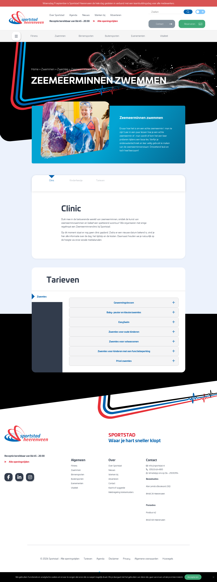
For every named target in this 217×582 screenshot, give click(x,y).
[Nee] (213, 577)
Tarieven (88, 558)
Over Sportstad (56, 15)
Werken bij (100, 15)
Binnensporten (86, 35)
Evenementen (138, 35)
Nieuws (86, 15)
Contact (159, 23)
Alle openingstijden (107, 21)
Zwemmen (60, 35)
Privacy (126, 558)
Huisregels (168, 558)
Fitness (34, 35)
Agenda (73, 15)
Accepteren (193, 577)
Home (35, 69)
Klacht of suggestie (116, 487)
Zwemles (62, 69)
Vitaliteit (164, 35)
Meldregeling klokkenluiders (120, 492)
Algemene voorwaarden (146, 558)
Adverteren (115, 15)
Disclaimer (114, 558)
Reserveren (189, 23)
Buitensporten (112, 35)
